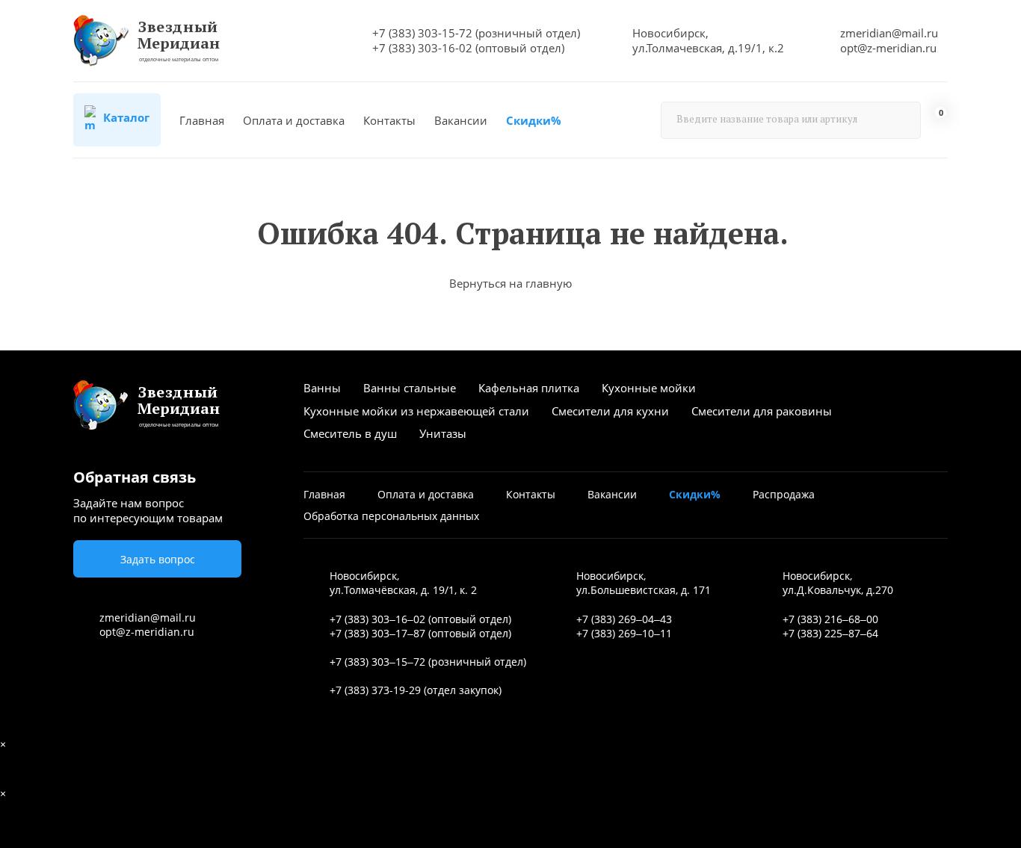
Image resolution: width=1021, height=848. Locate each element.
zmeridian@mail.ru (889, 32)
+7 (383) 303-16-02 (422, 47)
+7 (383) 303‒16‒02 (377, 619)
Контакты (389, 120)
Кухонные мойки (649, 387)
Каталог (124, 117)
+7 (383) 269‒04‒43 (624, 619)
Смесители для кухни (610, 410)
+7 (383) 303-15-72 (422, 32)
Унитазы (442, 433)
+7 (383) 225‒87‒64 (830, 633)
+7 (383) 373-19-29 (375, 690)
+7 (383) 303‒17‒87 (377, 633)
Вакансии (460, 120)
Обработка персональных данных (391, 516)
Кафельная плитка (528, 387)
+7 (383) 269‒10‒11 (624, 633)
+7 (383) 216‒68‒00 (830, 619)
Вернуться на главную (510, 283)
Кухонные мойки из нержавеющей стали (416, 410)
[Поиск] (902, 120)
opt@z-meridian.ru (888, 47)
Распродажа (784, 494)
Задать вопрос (157, 559)
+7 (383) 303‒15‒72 (377, 661)
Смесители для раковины (761, 410)
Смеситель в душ (350, 433)
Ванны (322, 387)
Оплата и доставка (294, 120)
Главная (201, 120)
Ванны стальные (409, 387)
